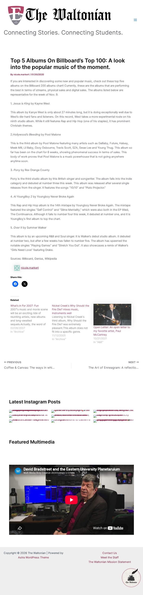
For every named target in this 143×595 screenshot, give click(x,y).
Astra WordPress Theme (33, 557)
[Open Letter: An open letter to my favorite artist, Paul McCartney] (112, 314)
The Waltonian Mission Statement (109, 562)
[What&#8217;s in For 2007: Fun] (31, 319)
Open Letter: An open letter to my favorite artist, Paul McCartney (111, 331)
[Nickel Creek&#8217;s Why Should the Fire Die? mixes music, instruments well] (72, 322)
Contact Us (109, 553)
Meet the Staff (110, 557)
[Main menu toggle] (135, 20)
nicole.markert (30, 267)
